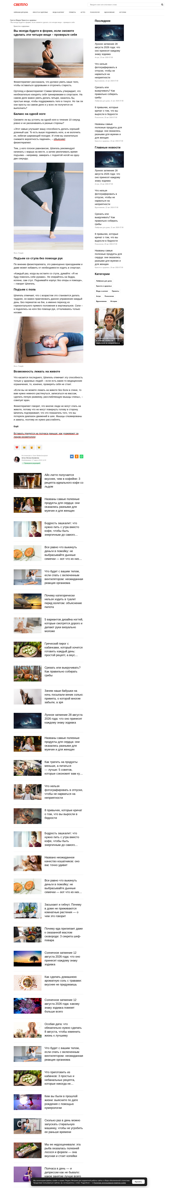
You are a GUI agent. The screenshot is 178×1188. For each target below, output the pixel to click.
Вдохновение (109, 12)
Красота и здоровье (40, 12)
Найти (162, 4)
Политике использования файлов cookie (110, 1183)
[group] (109, 326)
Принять (138, 1182)
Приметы (72, 12)
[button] (122, 326)
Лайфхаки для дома (21, 12)
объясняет (59, 139)
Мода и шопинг (58, 12)
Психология (95, 12)
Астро (83, 12)
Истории (122, 12)
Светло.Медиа (15, 20)
